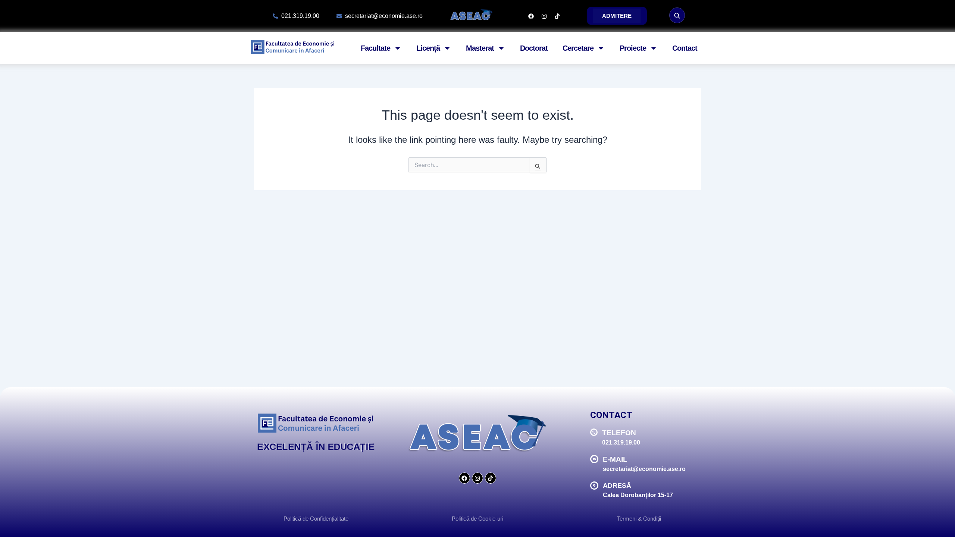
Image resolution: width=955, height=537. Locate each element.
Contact (684, 48)
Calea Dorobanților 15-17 (638, 495)
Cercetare (578, 48)
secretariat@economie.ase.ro (644, 469)
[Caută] (677, 15)
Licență (428, 48)
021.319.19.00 (621, 442)
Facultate (375, 48)
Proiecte (633, 48)
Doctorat (534, 48)
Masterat (480, 48)
